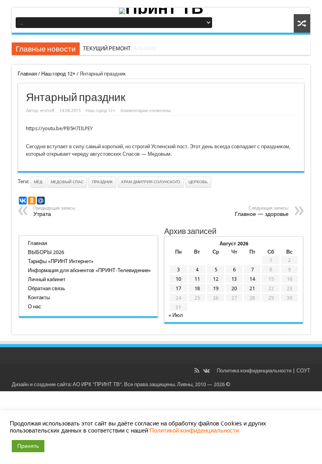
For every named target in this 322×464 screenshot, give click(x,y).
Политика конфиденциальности (254, 371)
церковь (198, 182)
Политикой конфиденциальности (194, 430)
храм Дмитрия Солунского (150, 182)
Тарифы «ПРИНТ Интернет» (60, 261)
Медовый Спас (67, 182)
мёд (38, 182)
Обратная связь (46, 288)
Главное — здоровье (262, 211)
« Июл (175, 315)
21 (252, 288)
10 (178, 279)
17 (178, 288)
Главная (27, 74)
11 (197, 279)
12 (215, 279)
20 (234, 288)
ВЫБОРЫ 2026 (46, 252)
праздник (102, 182)
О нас (34, 306)
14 (252, 279)
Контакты (39, 297)
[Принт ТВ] (161, 11)
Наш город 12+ (58, 74)
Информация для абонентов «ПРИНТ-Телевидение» (89, 270)
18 (197, 288)
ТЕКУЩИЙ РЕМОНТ (107, 49)
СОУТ (303, 371)
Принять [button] (28, 446)
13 (234, 279)
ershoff (47, 110)
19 (215, 288)
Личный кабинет (47, 279)
